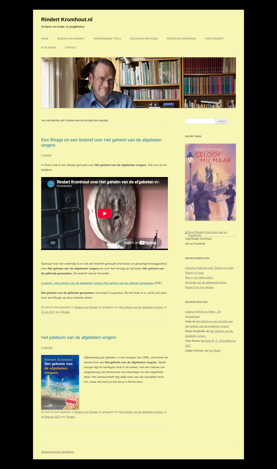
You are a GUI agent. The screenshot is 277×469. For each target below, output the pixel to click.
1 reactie (46, 155)
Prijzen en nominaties (181, 38)
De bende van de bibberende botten (206, 282)
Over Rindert (214, 38)
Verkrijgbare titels (107, 38)
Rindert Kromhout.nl (66, 19)
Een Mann (215, 350)
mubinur (189, 311)
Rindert (65, 312)
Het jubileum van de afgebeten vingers (78, 337)
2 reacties (47, 347)
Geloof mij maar (194, 272)
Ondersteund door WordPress (57, 452)
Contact (70, 47)
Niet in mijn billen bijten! (199, 277)
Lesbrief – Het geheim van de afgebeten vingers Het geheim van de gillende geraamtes (97, 283)
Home (44, 38)
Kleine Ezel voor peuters (199, 287)
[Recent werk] (210, 219)
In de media (48, 47)
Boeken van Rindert (71, 38)
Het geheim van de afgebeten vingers (141, 307)
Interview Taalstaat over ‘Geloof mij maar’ (209, 267)
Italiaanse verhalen (144, 38)
